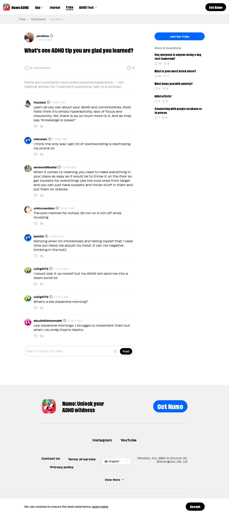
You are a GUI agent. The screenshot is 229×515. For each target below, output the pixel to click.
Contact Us (51, 458)
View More (112, 479)
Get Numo (170, 406)
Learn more (100, 506)
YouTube (129, 440)
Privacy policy (62, 467)
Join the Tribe (179, 36)
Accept (195, 506)
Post (126, 351)
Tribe (69, 6)
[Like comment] (36, 126)
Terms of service (82, 459)
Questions (38, 19)
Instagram (102, 440)
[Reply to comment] (42, 126)
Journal (55, 7)
